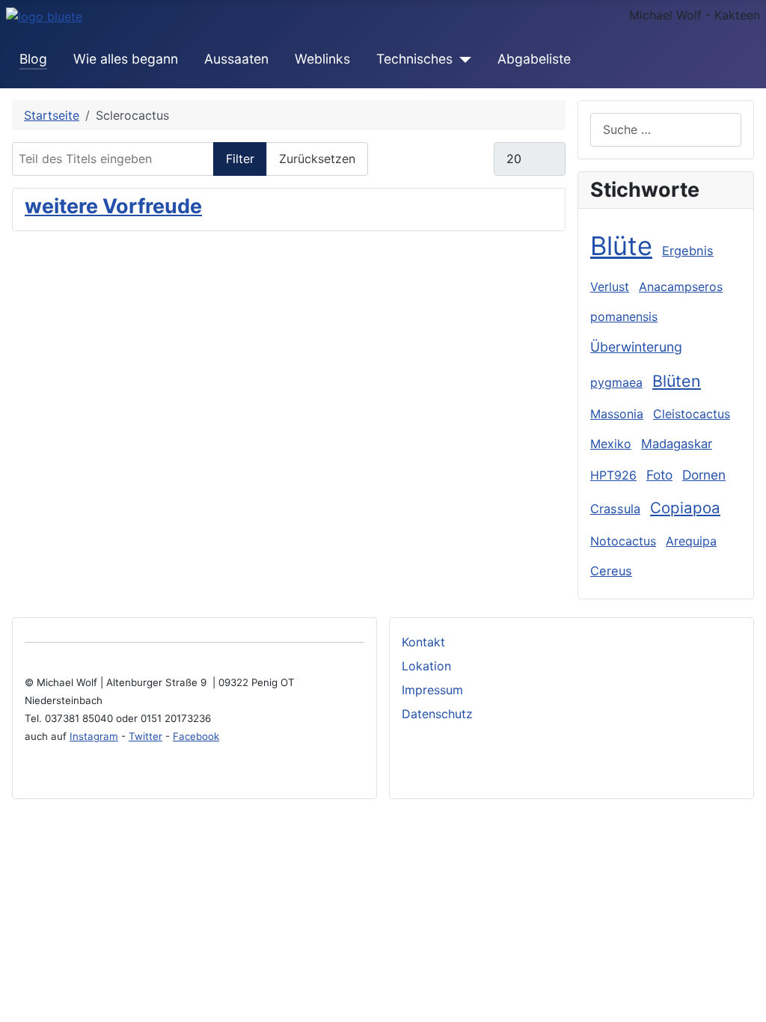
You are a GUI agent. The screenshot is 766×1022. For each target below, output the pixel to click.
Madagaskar (676, 443)
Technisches (414, 59)
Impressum (432, 689)
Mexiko (610, 443)
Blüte (621, 245)
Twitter (145, 736)
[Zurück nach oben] (747, 1003)
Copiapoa (685, 507)
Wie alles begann (125, 59)
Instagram (94, 736)
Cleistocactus (691, 413)
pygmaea (616, 382)
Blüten (676, 381)
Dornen (704, 475)
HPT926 (613, 475)
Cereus (611, 570)
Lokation (426, 665)
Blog (33, 59)
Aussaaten (236, 59)
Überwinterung (636, 347)
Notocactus (623, 540)
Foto (659, 475)
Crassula (615, 508)
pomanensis (624, 316)
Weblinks (322, 59)
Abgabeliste (534, 59)
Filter (240, 158)
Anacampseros (681, 286)
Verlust (609, 286)
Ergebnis (688, 250)
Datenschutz (437, 713)
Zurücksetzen (317, 158)
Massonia (616, 413)
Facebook (196, 736)
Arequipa (691, 540)
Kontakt (423, 641)
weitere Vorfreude (113, 206)
